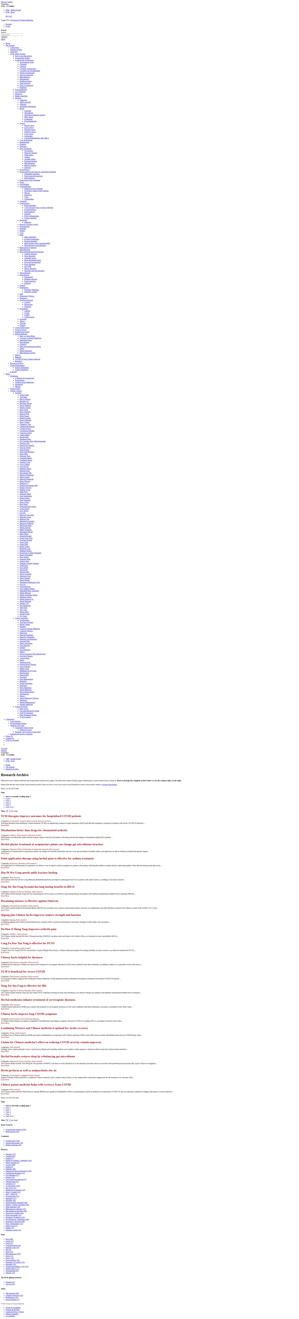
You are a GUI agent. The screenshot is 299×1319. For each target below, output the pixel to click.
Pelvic (10, 1258)
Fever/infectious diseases (30, 1019)
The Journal (10, 767)
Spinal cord (11, 1226)
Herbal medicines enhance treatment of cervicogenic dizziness (38, 999)
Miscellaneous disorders (18, 906)
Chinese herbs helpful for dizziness (22, 957)
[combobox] (12, 34)
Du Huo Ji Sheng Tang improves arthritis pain (28, 929)
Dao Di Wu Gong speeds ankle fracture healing (29, 872)
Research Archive (12, 769)
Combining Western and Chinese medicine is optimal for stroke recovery (44, 1028)
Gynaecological (13, 1245)
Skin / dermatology (14, 1224)
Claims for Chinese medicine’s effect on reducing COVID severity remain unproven (51, 1042)
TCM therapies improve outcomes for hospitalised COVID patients (41, 816)
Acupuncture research (18, 821)
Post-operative (13, 1260)
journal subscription (109, 785)
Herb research (32, 821)
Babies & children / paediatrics (19, 1161)
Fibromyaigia (12, 1182)
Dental (9, 1167)
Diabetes (11, 1169)
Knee (9, 1252)
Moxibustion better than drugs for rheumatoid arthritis (34, 830)
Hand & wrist (12, 1248)
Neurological (12, 1271)
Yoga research (13, 1300)
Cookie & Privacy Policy (15, 1312)
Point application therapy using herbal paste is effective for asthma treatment (47, 858)
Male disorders (13, 1207)
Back (9, 1239)
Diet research (12, 1293)
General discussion (14, 1143)
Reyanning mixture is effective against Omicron (29, 900)
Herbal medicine (13, 1145)
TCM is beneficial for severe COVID (23, 971)
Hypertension (12, 1196)
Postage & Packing (13, 1310)
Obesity (10, 1273)
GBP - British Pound (13, 10)
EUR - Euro (10, 12)
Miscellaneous (13, 1254)
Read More (5, 825)
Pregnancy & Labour (15, 1262)
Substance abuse (13, 1230)
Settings (4, 751)
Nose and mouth (13, 1215)
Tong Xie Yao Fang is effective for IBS (23, 985)
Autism (10, 1158)
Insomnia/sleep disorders (16, 1203)
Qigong (12, 920)
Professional (12, 1298)
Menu (3, 39)
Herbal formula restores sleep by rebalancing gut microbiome (38, 1056)
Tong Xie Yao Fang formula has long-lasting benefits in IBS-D (37, 886)
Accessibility (10, 1316)
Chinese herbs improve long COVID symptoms (29, 1013)
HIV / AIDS (11, 1194)
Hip (8, 1250)
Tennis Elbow (12, 1269)
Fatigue (10, 1177)
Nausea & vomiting (14, 1213)
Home (8, 43)
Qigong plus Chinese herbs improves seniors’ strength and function (41, 914)
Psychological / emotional (19, 1075)
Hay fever (11, 1188)
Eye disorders (12, 1175)
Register (9, 24)
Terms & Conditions (13, 1308)
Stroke (12, 1033)
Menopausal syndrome (16, 1209)
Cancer (10, 1165)
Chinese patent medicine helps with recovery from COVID (36, 1084)
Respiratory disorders (17, 863)
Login (8, 26)
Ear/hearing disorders (15, 1173)
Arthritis (13, 835)
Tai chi (10, 1284)
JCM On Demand (12, 740)
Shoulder (11, 1264)
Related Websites (12, 1314)
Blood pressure (12, 1163)
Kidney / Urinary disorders (17, 1205)
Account (4, 749)
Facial (10, 1241)
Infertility (11, 1201)
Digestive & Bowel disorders (20, 849)
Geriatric (11, 1184)
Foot (9, 1243)
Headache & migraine (15, 1190)
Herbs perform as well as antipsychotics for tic (29, 1070)
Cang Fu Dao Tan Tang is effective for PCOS (28, 943)
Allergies (11, 1154)
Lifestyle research (14, 1295)
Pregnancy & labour (15, 1217)
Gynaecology (15, 948)
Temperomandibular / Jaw (17, 1267)
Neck (9, 1256)
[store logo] (21, 20)
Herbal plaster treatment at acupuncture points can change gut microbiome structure (52, 844)
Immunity (11, 1198)
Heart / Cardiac (13, 1192)
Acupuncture (13, 1141)
